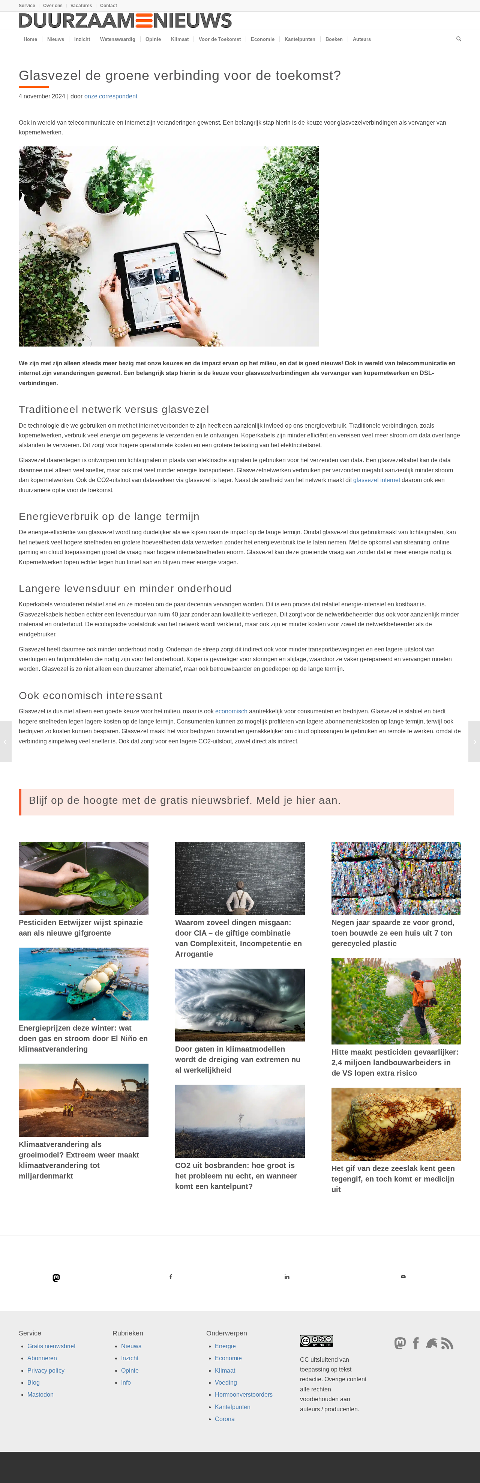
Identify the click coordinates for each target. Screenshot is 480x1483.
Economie (228, 1358)
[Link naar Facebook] (170, 1276)
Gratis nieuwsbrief (51, 1346)
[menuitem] (29, 6)
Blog (33, 1382)
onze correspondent (110, 96)
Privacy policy (45, 1370)
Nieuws (131, 1346)
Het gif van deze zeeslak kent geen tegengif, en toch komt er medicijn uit (393, 1179)
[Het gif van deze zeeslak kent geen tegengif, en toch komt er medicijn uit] (396, 1124)
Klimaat (225, 1370)
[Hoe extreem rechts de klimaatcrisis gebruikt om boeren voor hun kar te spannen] (474, 741)
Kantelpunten (232, 1407)
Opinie (130, 1370)
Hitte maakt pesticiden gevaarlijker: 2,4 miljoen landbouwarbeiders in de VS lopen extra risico (395, 1062)
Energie (225, 1346)
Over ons (53, 5)
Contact (108, 5)
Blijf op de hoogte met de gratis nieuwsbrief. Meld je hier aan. (185, 800)
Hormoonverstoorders (244, 1395)
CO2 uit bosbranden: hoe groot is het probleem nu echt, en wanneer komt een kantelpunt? (236, 1176)
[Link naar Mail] (403, 1276)
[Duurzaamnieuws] (125, 21)
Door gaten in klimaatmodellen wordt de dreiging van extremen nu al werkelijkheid (237, 1059)
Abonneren (42, 1358)
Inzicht (129, 1358)
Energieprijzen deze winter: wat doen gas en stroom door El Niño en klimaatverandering (83, 1038)
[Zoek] (456, 39)
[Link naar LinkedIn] (287, 1276)
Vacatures (81, 5)
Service (27, 5)
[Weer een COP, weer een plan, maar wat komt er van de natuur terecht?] (6, 741)
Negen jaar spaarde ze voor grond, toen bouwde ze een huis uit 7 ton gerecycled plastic (393, 933)
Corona (225, 1419)
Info (126, 1382)
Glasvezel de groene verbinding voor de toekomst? (180, 75)
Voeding (226, 1382)
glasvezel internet (376, 480)
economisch (231, 711)
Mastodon (40, 1395)
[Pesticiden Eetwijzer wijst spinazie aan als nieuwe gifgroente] (83, 878)
